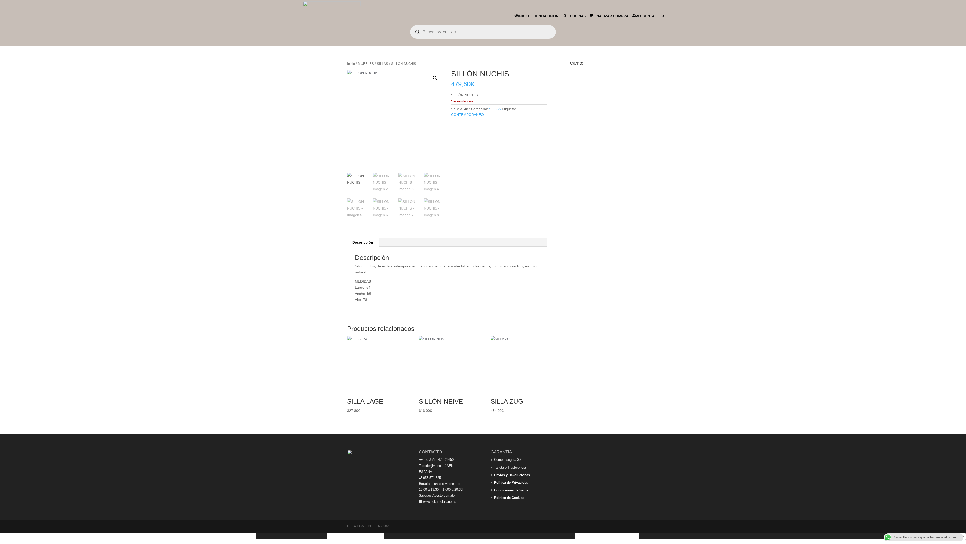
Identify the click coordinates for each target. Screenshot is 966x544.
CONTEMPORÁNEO (467, 115)
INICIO (523, 16)
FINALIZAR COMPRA (610, 16)
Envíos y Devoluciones (512, 475)
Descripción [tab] (362, 242)
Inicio (351, 64)
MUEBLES (366, 64)
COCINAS (578, 16)
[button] (435, 78)
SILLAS (382, 64)
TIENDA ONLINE (547, 16)
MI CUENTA (645, 16)
